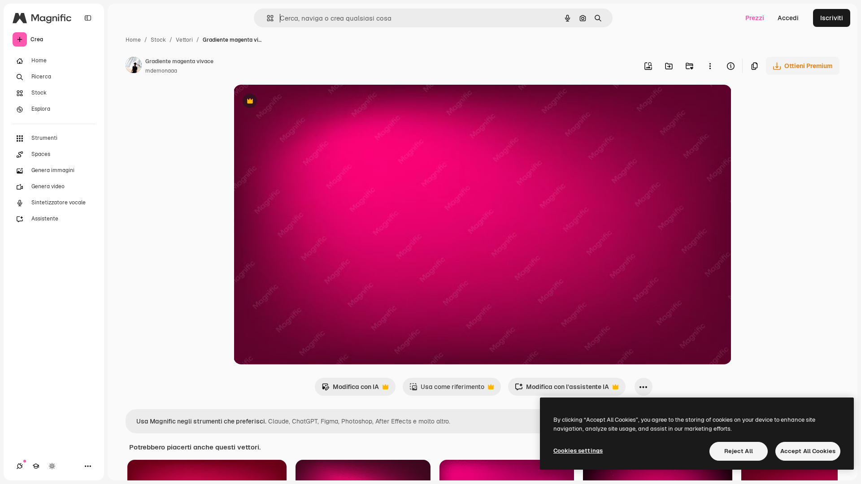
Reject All (738, 451)
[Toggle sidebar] (88, 18)
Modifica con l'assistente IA (562, 389)
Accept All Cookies (807, 451)
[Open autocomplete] (266, 18)
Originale (292, 102)
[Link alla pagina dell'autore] (134, 66)
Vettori (184, 39)
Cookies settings (578, 450)
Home (133, 39)
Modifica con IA (350, 389)
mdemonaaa (161, 70)
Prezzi (754, 18)
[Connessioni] (20, 466)
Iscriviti (831, 18)
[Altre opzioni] (710, 66)
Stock (158, 39)
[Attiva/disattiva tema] (52, 466)
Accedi (788, 18)
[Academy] (36, 466)
